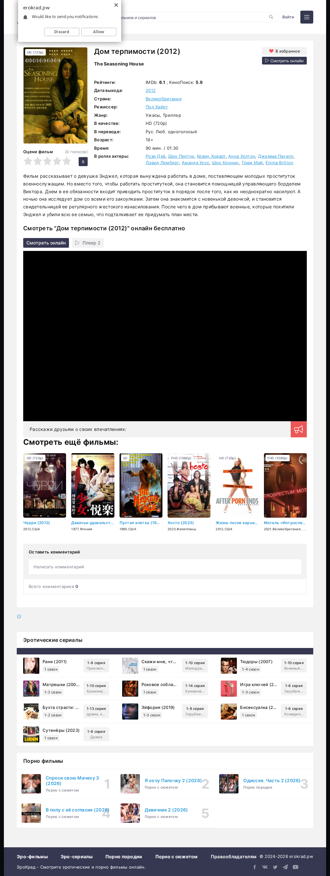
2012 (151, 90)
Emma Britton (279, 162)
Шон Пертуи (181, 156)
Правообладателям (234, 856)
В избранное (288, 51)
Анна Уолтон (241, 156)
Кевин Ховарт (211, 156)
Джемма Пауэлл (276, 156)
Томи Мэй (252, 162)
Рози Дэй (155, 156)
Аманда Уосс (195, 162)
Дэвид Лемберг (162, 162)
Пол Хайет (157, 106)
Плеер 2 (91, 242)
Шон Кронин (225, 162)
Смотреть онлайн (46, 242)
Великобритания (163, 98)
